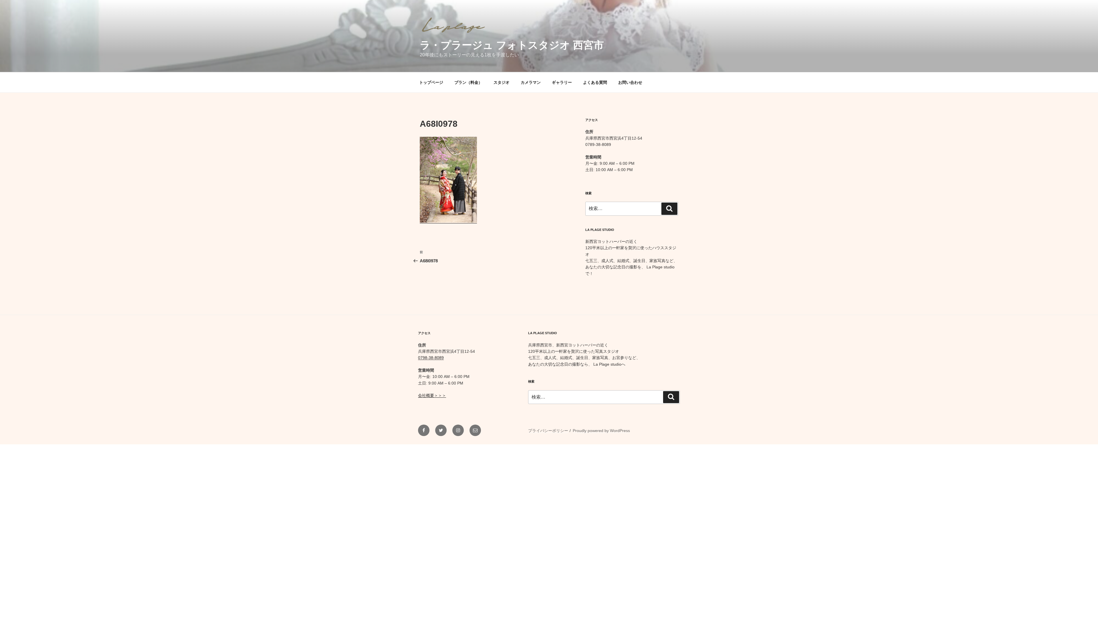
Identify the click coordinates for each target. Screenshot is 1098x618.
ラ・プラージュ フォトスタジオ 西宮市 (512, 45)
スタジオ (502, 82)
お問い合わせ (630, 82)
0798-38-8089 (431, 357)
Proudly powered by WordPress (601, 430)
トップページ (431, 82)
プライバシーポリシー (548, 430)
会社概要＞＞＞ (432, 395)
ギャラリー (562, 82)
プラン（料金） (468, 82)
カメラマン (531, 82)
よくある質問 (595, 82)
